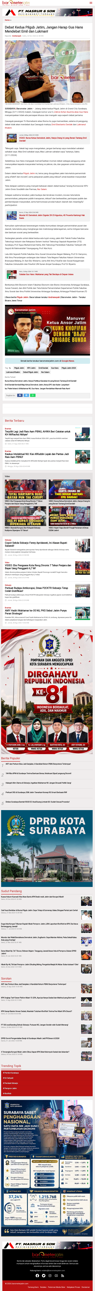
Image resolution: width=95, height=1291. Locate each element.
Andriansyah (54, 297)
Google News (68, 361)
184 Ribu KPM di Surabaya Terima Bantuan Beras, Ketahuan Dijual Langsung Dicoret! (38, 773)
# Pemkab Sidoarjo (10, 1083)
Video (7, 563)
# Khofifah (7, 1094)
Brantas (8, 429)
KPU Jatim (31, 368)
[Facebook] (20, 395)
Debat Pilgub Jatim (30, 372)
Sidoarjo (8, 540)
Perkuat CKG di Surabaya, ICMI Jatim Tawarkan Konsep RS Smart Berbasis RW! (36, 792)
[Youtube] (56, 1277)
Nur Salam (42, 189)
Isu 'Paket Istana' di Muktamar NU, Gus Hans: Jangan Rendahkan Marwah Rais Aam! (37, 389)
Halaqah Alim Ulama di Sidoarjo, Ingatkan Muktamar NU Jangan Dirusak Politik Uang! (38, 783)
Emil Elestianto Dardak (62, 124)
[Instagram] (50, 1277)
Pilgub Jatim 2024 (69, 368)
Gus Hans (55, 368)
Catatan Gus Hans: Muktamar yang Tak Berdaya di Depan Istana (46, 274)
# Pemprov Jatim (10, 1088)
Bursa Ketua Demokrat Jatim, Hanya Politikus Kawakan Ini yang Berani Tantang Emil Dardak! (40, 381)
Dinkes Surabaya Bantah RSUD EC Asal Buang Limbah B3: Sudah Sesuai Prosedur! (38, 802)
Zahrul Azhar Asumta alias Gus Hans (71, 112)
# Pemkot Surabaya (11, 1073)
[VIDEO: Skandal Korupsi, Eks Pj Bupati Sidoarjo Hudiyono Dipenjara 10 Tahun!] (25, 516)
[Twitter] (26, 395)
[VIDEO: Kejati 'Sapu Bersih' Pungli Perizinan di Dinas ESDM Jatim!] (69, 516)
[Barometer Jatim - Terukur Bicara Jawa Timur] (16, 3)
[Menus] (91, 3)
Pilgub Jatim (29, 173)
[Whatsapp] (33, 395)
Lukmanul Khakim (13, 372)
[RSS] (62, 1277)
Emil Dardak (43, 368)
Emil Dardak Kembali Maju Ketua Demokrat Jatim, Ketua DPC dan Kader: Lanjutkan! (37, 385)
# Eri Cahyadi (8, 1078)
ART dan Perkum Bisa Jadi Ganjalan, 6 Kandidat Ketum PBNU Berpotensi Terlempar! (38, 764)
